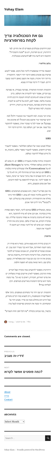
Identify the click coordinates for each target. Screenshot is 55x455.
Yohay (11, 322)
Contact (8, 399)
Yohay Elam (13, 9)
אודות (6, 395)
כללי (28, 322)
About (7, 392)
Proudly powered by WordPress (31, 450)
